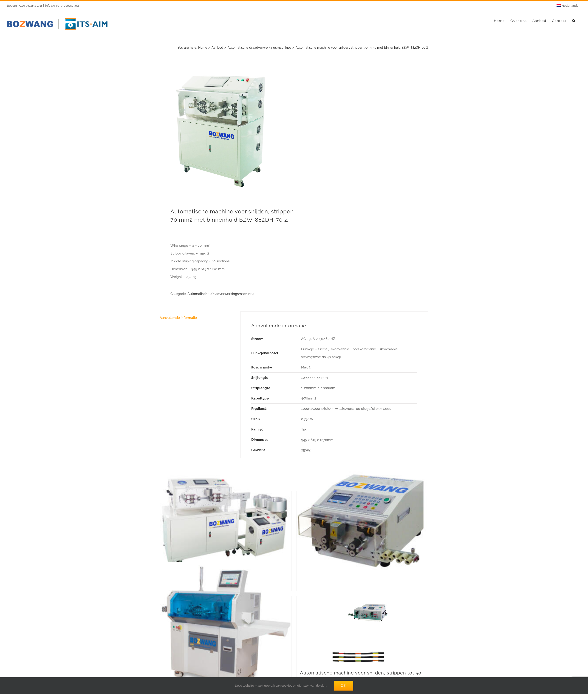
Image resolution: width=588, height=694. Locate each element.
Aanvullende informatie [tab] (178, 318)
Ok (344, 685)
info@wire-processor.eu (62, 5)
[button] (573, 20)
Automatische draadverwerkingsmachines (220, 294)
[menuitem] (567, 6)
